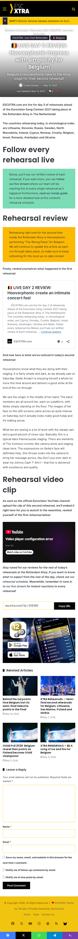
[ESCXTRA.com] (19, 8)
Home (11, 30)
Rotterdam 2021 (39, 30)
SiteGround (57, 908)
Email (7, 842)
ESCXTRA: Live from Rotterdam (30, 37)
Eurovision (22, 30)
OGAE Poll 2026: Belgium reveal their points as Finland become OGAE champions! (19, 751)
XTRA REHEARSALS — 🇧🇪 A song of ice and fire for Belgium (56, 749)
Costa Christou (31, 85)
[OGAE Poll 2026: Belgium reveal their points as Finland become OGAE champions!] (20, 732)
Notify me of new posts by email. (25, 877)
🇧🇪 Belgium (58, 37)
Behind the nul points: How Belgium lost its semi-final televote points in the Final (17, 704)
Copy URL (65, 606)
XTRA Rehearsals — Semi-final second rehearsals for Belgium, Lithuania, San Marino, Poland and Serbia (57, 706)
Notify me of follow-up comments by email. (31, 870)
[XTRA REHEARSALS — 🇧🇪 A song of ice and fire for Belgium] (57, 732)
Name (7, 826)
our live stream (16, 586)
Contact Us (48, 914)
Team (36, 914)
